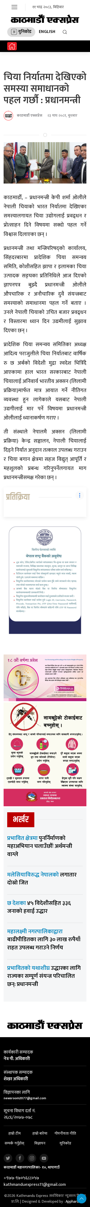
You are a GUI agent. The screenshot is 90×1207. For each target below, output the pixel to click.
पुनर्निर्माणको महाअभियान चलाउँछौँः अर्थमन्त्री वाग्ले (39, 846)
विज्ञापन (39, 1144)
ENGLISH (47, 31)
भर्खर (21, 819)
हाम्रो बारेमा (39, 1134)
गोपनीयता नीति (65, 1134)
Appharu (72, 1201)
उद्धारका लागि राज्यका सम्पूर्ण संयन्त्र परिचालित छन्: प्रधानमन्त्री (44, 976)
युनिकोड (24, 31)
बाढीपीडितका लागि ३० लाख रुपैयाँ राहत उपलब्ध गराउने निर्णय (43, 940)
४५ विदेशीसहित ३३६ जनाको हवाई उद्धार (39, 907)
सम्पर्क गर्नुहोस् (14, 1144)
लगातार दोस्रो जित (42, 879)
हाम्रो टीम (14, 1134)
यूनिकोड (65, 1144)
